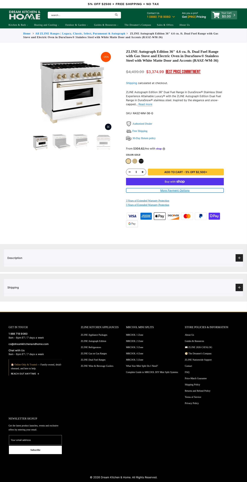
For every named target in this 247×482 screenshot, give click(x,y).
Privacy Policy (192, 403)
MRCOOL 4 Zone (134, 353)
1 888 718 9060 (18, 333)
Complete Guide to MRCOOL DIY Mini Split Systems (152, 372)
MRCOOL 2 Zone (134, 341)
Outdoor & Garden (75, 25)
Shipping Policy (192, 384)
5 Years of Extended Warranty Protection (147, 204)
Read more (145, 104)
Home (27, 33)
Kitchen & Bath (17, 25)
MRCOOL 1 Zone (134, 335)
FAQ (187, 372)
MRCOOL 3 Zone (134, 347)
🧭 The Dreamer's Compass (198, 353)
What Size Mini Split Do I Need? (142, 366)
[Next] (120, 90)
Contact (188, 366)
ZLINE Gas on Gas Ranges (94, 353)
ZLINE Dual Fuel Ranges (93, 360)
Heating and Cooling (45, 25)
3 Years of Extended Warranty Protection (147, 200)
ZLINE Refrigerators (91, 347)
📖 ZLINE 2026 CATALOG (198, 347)
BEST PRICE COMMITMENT (183, 71)
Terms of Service (193, 397)
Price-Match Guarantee (196, 378)
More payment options (175, 190)
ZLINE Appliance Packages (94, 335)
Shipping (131, 83)
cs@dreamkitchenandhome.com (29, 344)
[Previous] (24, 90)
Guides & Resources (105, 25)
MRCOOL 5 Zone (134, 360)
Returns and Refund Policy (197, 391)
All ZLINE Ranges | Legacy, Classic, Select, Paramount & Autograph (80, 33)
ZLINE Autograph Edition (93, 341)
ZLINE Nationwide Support (198, 360)
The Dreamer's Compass (138, 25)
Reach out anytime (23, 373)
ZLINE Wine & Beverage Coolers (97, 366)
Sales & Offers (165, 25)
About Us (184, 25)
